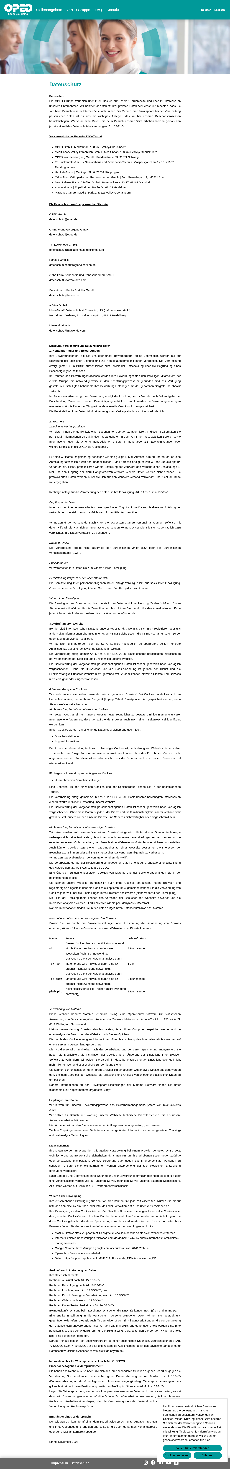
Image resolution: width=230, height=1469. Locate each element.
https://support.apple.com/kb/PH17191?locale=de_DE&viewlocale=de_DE (110, 1258)
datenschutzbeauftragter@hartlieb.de (72, 265)
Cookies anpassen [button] (177, 1455)
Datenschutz (80, 1463)
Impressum (59, 1463)
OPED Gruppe (78, 10)
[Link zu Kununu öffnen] (176, 1462)
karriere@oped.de (124, 613)
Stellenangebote (49, 10)
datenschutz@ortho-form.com (67, 280)
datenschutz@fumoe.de (64, 295)
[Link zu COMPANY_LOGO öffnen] (18, 10)
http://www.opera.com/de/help (82, 1253)
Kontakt (113, 10)
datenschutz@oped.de (63, 219)
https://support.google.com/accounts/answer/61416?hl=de (112, 1248)
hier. (207, 1440)
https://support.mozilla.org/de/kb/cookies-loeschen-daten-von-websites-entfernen (125, 1233)
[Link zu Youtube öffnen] (168, 1462)
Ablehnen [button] (207, 1455)
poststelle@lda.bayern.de (107, 1351)
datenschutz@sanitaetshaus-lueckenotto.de (76, 249)
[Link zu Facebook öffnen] (153, 1462)
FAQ (98, 10)
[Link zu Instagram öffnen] (145, 1462)
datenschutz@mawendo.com (67, 330)
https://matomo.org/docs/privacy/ (90, 1089)
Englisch (219, 10)
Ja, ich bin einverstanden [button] (192, 1448)
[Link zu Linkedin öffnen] (161, 1462)
